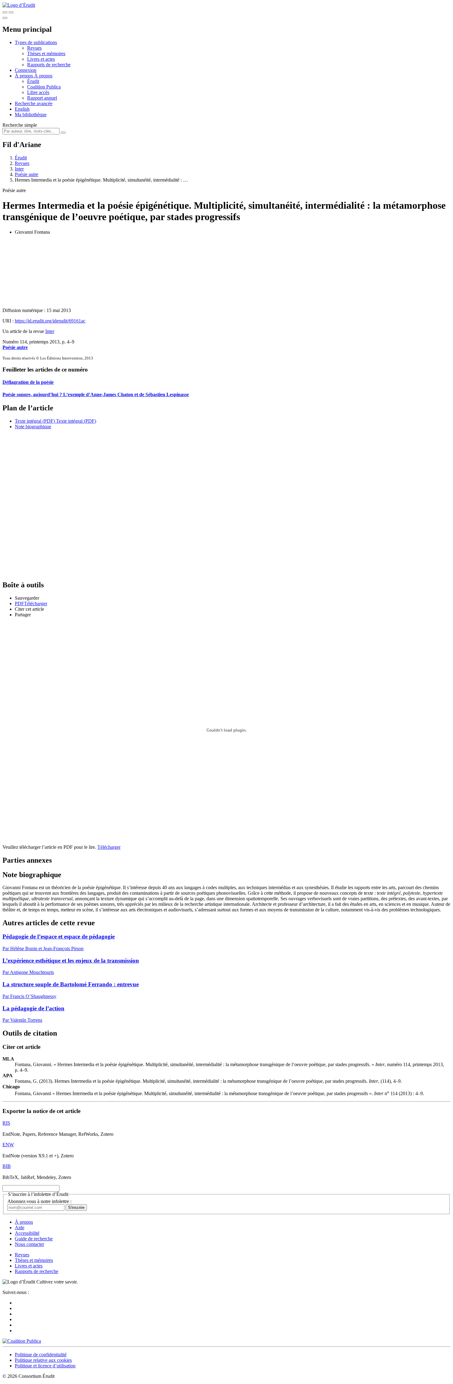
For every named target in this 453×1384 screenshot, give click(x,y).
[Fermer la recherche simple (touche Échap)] (11, 12)
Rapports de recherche (49, 64)
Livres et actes (41, 59)
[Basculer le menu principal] (4, 18)
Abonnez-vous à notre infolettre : (39, 1201)
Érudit (33, 81)
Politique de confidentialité (41, 1354)
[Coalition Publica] (21, 1341)
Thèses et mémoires (46, 53)
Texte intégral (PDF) (35, 421)
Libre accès (38, 92)
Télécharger (108, 847)
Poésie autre (26, 174)
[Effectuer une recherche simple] (4, 12)
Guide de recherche (34, 1238)
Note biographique (33, 426)
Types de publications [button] (36, 42)
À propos (43, 75)
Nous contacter (29, 1244)
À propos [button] (24, 75)
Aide (19, 1227)
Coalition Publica (44, 86)
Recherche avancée (33, 103)
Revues (34, 48)
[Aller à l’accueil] (18, 5)
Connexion (25, 70)
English (22, 109)
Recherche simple (19, 125)
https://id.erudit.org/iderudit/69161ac (50, 320)
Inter (19, 168)
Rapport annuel (42, 98)
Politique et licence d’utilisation (45, 1365)
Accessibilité (27, 1233)
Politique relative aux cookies (43, 1360)
